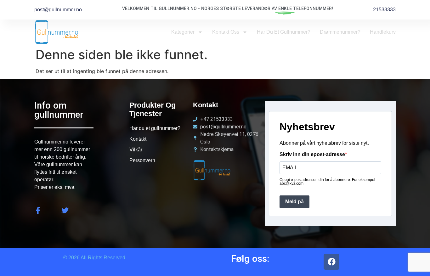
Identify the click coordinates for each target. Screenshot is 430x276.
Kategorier (183, 32)
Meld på (294, 201)
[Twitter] (65, 210)
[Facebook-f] (38, 210)
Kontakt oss (225, 32)
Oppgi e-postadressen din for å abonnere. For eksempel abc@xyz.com (327, 181)
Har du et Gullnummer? (283, 32)
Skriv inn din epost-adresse (312, 154)
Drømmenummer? (340, 32)
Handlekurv (383, 32)
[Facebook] (331, 262)
